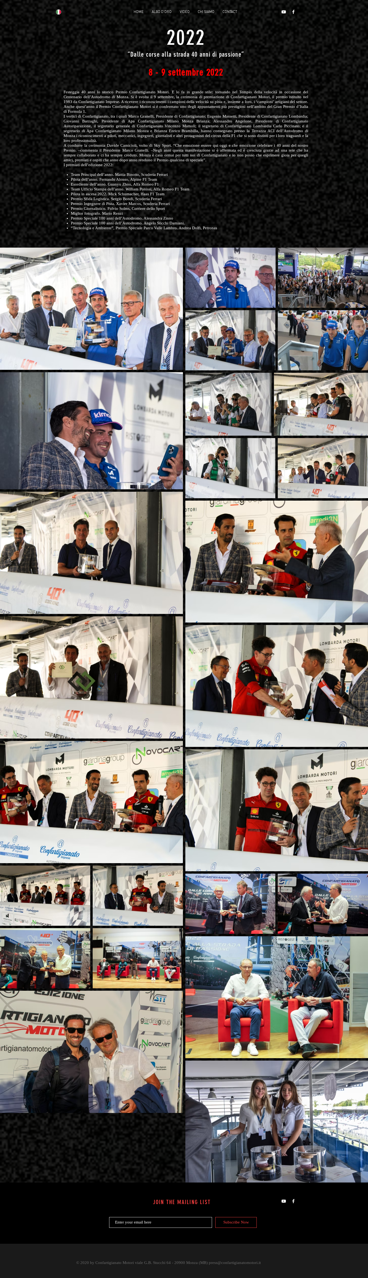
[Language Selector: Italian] (62, 12)
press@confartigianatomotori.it (235, 1262)
